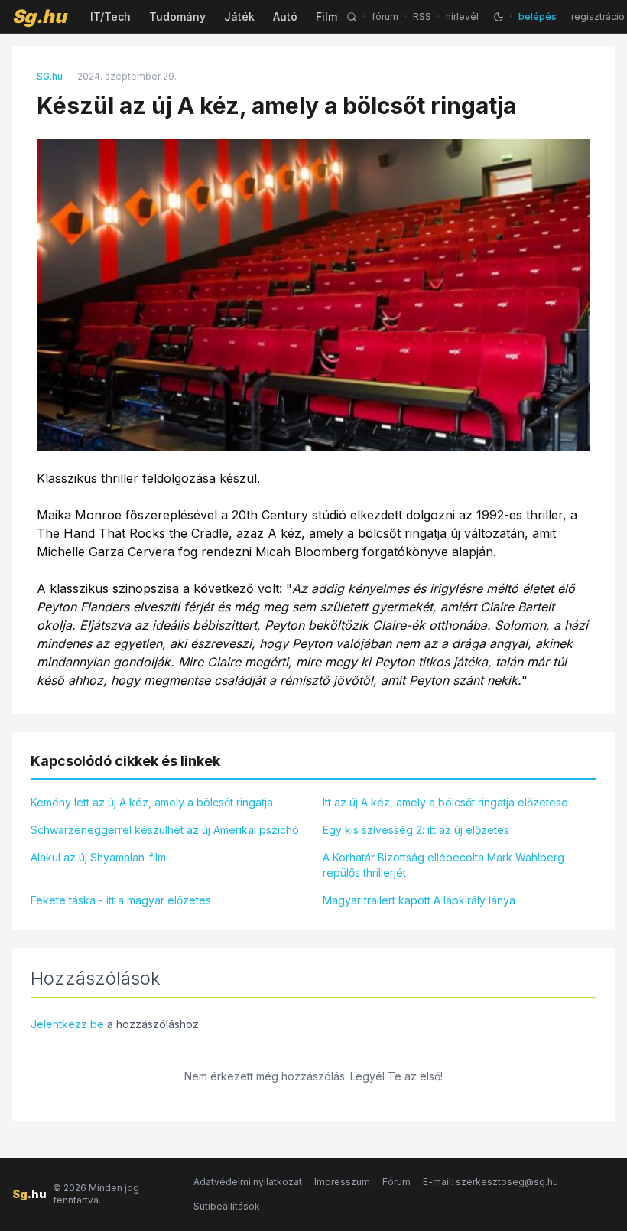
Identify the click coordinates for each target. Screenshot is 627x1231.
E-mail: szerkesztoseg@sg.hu (490, 1181)
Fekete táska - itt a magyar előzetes (121, 900)
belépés (537, 16)
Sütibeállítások (226, 1206)
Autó (285, 16)
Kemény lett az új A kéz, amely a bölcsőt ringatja (152, 802)
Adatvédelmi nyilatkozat (247, 1181)
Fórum (396, 1181)
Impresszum (342, 1181)
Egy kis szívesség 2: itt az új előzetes (416, 829)
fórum (385, 16)
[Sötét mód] (498, 16)
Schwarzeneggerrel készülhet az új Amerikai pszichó (165, 829)
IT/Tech (110, 16)
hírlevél (462, 16)
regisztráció (598, 16)
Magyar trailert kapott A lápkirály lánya (419, 900)
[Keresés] (351, 16)
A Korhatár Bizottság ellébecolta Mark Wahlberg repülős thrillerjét (443, 865)
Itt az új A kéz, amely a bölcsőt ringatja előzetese (445, 802)
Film (326, 16)
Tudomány (177, 16)
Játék (239, 16)
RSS (422, 16)
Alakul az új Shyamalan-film (98, 857)
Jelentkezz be (67, 1024)
